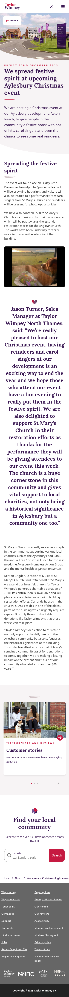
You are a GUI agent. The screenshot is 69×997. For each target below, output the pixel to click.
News (14, 20)
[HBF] (60, 974)
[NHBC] (26, 974)
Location (18, 853)
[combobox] (34, 855)
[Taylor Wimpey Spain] (9, 974)
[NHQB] (43, 974)
